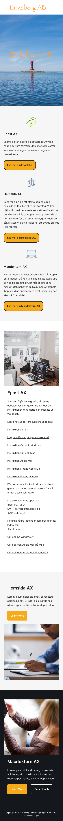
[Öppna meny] (57, 7)
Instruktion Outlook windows (24, 445)
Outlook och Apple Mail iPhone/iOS (27, 552)
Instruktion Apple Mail (20, 460)
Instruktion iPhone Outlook (22, 476)
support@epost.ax (42, 421)
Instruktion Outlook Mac (21, 452)
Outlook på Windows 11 (20, 536)
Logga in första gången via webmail (28, 437)
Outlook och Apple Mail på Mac (25, 544)
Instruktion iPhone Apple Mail (24, 468)
